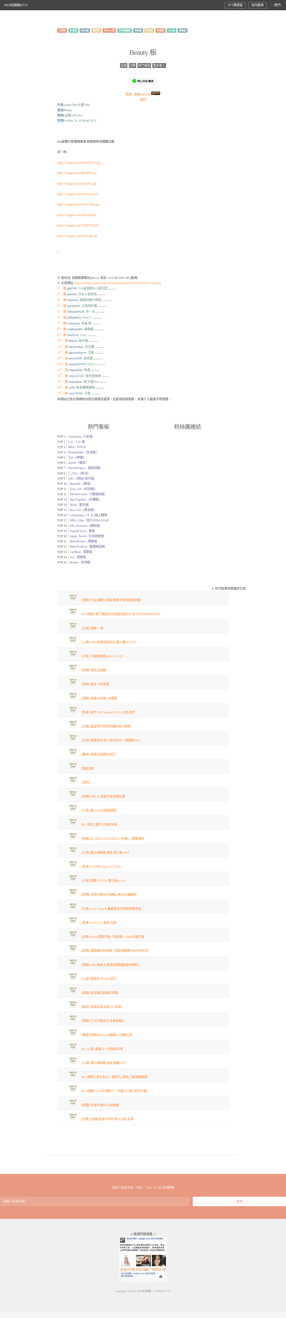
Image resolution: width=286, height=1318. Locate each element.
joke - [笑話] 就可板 (81, 478)
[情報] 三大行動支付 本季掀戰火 (103, 1021)
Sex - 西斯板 (78, 557)
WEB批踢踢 (143, 1291)
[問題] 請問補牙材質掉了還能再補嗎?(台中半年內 (114, 951)
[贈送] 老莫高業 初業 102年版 (101, 1007)
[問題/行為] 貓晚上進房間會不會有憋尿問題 (110, 600)
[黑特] (85, 782)
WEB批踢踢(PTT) (16, 5)
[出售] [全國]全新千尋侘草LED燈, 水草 (107, 1119)
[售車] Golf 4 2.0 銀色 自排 (98, 923)
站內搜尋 (257, 5)
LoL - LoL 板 (76, 442)
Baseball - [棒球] (80, 483)
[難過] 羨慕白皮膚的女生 (98, 754)
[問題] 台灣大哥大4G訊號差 (100, 1105)
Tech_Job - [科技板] (82, 489)
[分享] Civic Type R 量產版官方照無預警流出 (111, 909)
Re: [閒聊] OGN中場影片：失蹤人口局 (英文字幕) (114, 1091)
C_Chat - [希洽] (78, 473)
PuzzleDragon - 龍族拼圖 (84, 468)
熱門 (277, 5)
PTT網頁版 (235, 5)
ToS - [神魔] (76, 457)
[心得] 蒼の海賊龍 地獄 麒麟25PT (103, 1063)
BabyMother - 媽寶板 (83, 541)
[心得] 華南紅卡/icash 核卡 (98, 979)
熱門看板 (144, 65)
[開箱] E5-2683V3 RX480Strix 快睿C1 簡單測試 (112, 838)
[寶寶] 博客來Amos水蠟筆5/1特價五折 (106, 1035)
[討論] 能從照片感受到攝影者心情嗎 (105, 726)
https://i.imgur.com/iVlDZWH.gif (77, 225)
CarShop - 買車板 (81, 552)
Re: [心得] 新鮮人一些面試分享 (102, 1049)
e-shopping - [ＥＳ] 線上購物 (88, 515)
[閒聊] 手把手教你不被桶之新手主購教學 (109, 894)
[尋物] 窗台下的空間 (95, 684)
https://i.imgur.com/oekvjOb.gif (76, 215)
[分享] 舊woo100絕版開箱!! (99, 810)
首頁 (129, 94)
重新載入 (159, 65)
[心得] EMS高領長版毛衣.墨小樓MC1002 (108, 642)
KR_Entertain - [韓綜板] (85, 525)
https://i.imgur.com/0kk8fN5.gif (77, 173)
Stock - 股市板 (79, 504)
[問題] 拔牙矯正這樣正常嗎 (99, 993)
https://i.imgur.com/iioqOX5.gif (76, 183)
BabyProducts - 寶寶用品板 (87, 546)
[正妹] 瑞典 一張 (92, 628)
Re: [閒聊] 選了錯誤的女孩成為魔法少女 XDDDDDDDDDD (120, 614)
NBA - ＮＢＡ (77, 447)
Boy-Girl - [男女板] (82, 510)
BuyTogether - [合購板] (85, 499)
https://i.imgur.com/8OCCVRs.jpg (78, 204)
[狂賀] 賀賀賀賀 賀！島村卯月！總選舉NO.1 (111, 740)
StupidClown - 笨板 (82, 531)
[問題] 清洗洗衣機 (93, 670)
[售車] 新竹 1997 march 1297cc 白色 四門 (108, 712)
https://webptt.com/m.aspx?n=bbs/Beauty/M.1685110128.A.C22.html (118, 283)
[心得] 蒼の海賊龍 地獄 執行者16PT (105, 852)
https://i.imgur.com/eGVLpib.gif (77, 236)
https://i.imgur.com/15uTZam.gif (77, 194)
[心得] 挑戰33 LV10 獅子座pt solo (103, 880)
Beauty (142, 94)
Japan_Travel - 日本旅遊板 (87, 536)
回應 (132, 65)
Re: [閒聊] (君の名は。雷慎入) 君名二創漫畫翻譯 (114, 1077)
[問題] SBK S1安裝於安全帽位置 (103, 796)
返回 (143, 99)
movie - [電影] (77, 462)
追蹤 (124, 65)
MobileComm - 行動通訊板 (87, 494)
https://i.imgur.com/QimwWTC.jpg (78, 162)
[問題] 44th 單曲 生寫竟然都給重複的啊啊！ (110, 965)
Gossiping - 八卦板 (80, 436)
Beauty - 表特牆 (80, 562)
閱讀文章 (87, 768)
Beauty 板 (143, 52)
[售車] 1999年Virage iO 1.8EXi (101, 866)
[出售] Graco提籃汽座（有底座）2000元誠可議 (112, 937)
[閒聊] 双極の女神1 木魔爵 (99, 698)
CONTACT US (162, 1291)
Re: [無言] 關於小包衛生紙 (99, 824)
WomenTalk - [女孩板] (82, 452)
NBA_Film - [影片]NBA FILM (89, 520)
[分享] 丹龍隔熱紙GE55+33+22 (102, 656)
